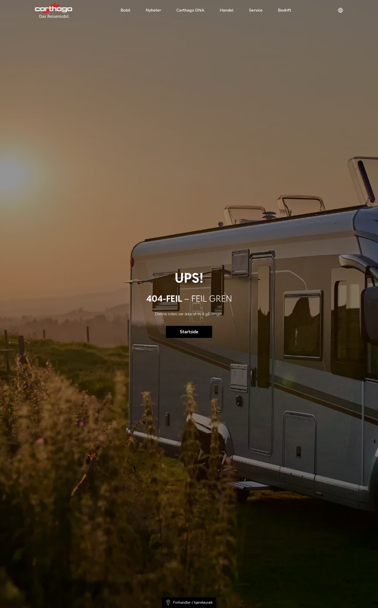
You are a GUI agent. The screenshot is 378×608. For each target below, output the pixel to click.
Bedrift (284, 10)
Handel (226, 10)
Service (256, 10)
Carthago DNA (190, 10)
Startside (189, 332)
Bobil (125, 10)
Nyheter (153, 10)
